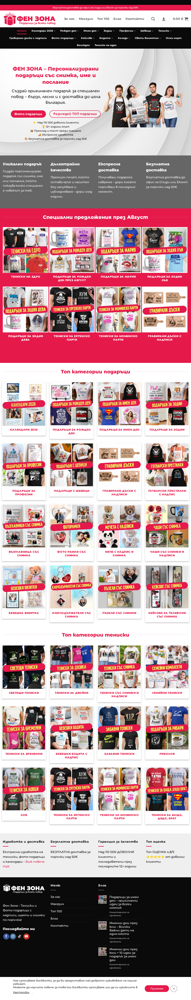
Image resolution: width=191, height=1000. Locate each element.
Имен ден (90, 30)
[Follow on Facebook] (6, 936)
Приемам (156, 988)
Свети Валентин (147, 38)
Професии (126, 30)
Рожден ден (68, 30)
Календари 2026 (42, 30)
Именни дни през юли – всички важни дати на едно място (123, 928)
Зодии (108, 30)
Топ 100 (103, 19)
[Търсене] (153, 19)
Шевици (145, 30)
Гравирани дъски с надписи (28, 38)
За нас (69, 19)
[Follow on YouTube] (26, 936)
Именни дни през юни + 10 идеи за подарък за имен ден (123, 954)
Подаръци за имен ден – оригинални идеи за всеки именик (124, 902)
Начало (22, 30)
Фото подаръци (62, 38)
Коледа (123, 38)
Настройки (21, 992)
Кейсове (86, 38)
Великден (83, 45)
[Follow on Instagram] (13, 936)
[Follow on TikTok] (20, 936)
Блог (117, 19)
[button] (164, 19)
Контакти (135, 19)
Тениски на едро (106, 45)
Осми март (174, 38)
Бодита (104, 38)
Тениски (163, 30)
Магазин (86, 19)
